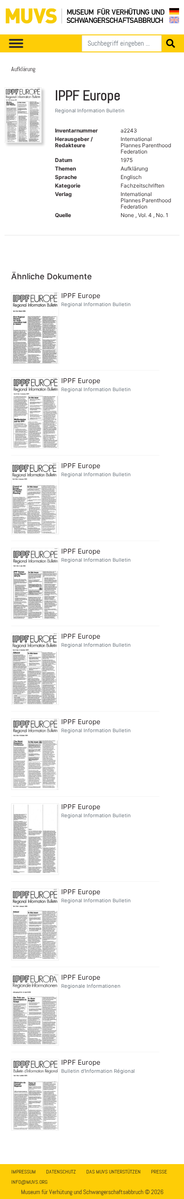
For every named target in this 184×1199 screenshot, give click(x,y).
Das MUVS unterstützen (113, 1171)
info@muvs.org (29, 1182)
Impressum (23, 1171)
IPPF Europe (80, 295)
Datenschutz (61, 1171)
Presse (159, 1171)
